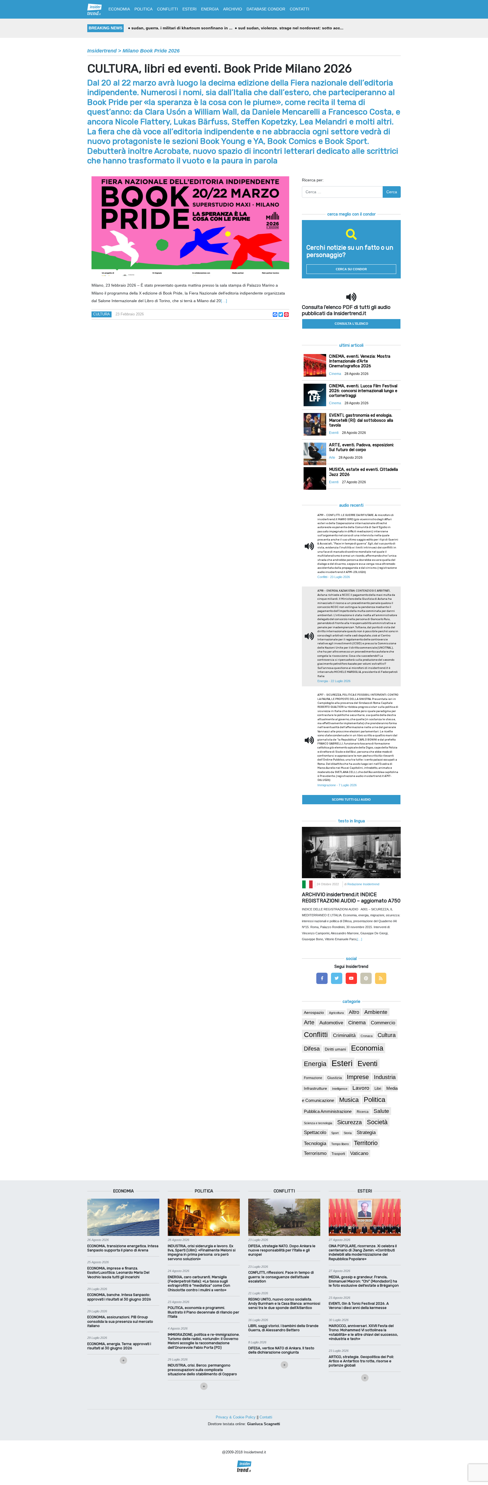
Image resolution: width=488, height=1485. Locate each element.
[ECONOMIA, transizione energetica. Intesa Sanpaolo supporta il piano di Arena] (123, 1217)
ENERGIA (210, 9)
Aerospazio (314, 1012)
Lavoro (360, 1088)
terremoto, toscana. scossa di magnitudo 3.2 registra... (203, 28)
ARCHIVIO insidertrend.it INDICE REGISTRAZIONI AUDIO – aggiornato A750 (351, 897)
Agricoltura (336, 1012)
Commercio (383, 1022)
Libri (377, 1088)
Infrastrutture (315, 1088)
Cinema (357, 1022)
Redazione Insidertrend (363, 884)
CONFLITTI (167, 9)
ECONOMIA (119, 9)
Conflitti (316, 1034)
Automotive (331, 1022)
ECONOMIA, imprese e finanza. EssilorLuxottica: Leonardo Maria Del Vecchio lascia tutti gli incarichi (118, 1272)
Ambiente (375, 1012)
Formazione (313, 1078)
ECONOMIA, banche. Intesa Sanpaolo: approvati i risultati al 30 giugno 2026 (119, 1297)
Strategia (366, 1132)
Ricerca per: (313, 180)
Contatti (266, 1417)
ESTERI (189, 9)
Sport (335, 1133)
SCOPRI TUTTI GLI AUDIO (351, 799)
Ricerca (363, 1112)
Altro (354, 1012)
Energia (315, 1063)
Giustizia (334, 1078)
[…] (224, 300)
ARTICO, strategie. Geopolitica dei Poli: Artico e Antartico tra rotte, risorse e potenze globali (361, 1361)
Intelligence (339, 1088)
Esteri (342, 1063)
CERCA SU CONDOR (351, 269)
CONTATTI (299, 9)
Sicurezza (349, 1122)
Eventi (368, 1063)
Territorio (366, 1142)
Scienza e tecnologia (318, 1123)
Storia (348, 1133)
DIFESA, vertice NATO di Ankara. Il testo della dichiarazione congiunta (281, 1350)
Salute (381, 1111)
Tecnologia (315, 1143)
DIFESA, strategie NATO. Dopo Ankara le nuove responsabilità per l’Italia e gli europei (281, 1250)
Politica (374, 1099)
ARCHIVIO (232, 9)
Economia (367, 1048)
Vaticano (359, 1153)
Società (377, 1122)
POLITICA (143, 9)
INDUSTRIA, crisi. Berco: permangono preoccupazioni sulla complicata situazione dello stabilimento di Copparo (202, 1369)
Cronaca (366, 1036)
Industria (385, 1077)
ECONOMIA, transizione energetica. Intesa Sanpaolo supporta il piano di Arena (122, 1248)
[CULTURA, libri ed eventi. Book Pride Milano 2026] (190, 226)
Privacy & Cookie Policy (236, 1417)
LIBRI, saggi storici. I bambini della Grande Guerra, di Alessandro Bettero (283, 1328)
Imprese (358, 1076)
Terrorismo (315, 1153)
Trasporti (338, 1154)
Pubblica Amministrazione (328, 1111)
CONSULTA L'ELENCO (351, 323)
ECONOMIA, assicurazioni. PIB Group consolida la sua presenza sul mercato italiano (120, 1321)
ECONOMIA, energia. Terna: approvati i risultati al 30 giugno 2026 (119, 1346)
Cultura (101, 314)
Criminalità (344, 1035)
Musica (349, 1100)
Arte (309, 1022)
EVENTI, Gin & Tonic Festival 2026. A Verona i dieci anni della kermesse (359, 1305)
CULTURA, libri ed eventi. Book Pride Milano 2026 (219, 68)
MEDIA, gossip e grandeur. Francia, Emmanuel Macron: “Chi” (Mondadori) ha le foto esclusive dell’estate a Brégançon (364, 1281)
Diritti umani (335, 1049)
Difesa (312, 1048)
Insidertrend (102, 51)
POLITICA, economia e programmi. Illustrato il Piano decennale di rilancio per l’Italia (203, 1312)
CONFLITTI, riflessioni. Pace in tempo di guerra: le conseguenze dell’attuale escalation (281, 1276)
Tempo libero (340, 1144)
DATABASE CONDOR (266, 9)
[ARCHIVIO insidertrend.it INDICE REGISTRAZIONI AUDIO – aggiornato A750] (351, 852)
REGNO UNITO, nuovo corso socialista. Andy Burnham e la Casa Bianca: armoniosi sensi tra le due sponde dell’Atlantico (284, 1303)
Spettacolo (315, 1132)
